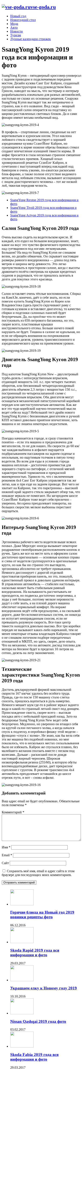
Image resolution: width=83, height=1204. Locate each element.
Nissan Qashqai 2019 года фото (38, 1021)
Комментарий (13, 812)
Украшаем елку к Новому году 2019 (43, 988)
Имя (6, 847)
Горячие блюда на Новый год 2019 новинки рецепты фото (42, 914)
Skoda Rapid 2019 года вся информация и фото (34, 952)
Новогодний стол (23, 20)
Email (7, 855)
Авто (14, 27)
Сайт (5, 863)
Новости (16, 31)
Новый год (18, 16)
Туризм (15, 35)
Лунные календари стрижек (30, 39)
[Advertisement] (34, 1137)
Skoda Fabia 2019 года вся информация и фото (34, 1056)
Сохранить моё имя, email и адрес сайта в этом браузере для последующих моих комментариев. (38, 873)
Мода (14, 23)
